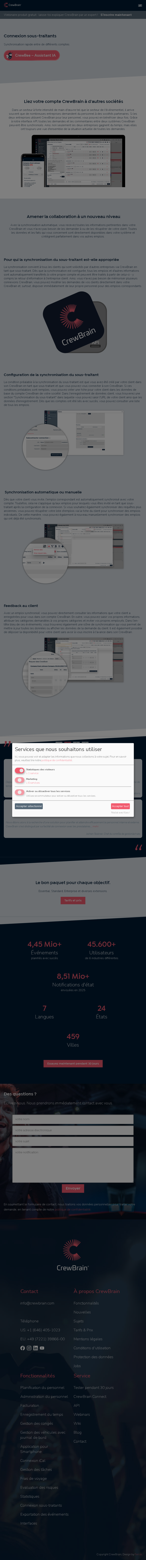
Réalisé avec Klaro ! (120, 812)
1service (32, 773)
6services (33, 783)
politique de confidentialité (56, 760)
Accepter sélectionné (29, 806)
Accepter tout (120, 806)
